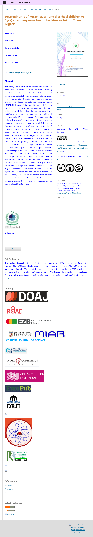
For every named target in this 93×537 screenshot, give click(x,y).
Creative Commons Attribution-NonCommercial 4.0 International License (72, 148)
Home (7, 9)
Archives (14, 9)
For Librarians (9, 493)
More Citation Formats (66, 198)
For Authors (9, 489)
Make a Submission (13, 249)
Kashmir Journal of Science (19, 2)
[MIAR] (35, 343)
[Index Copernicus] (22, 367)
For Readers (9, 485)
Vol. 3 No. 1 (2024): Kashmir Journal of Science (35, 9)
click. (7, 278)
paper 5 (62, 84)
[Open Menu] (4, 2)
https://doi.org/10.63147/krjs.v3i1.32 (21, 72)
